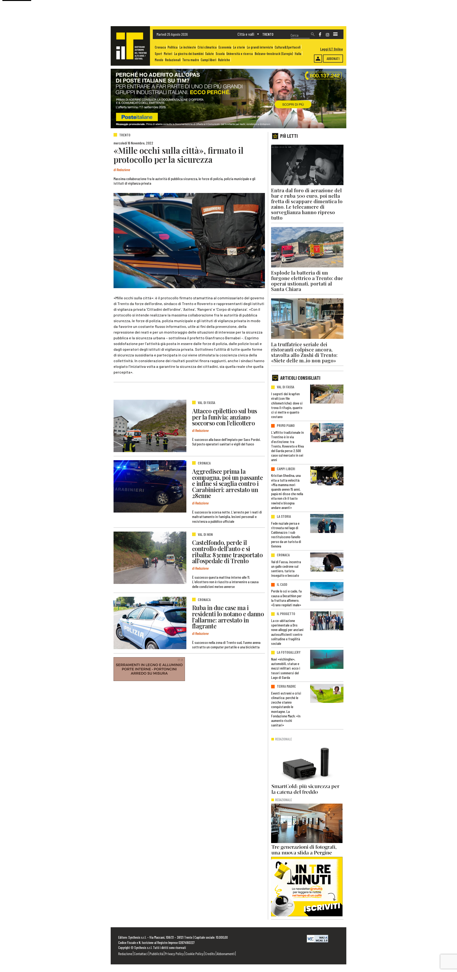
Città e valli (246, 34)
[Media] (335, 34)
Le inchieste (187, 47)
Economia (225, 47)
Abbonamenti (226, 953)
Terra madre (190, 60)
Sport (158, 54)
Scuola (220, 54)
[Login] (318, 58)
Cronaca (160, 47)
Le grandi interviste (260, 47)
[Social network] (320, 34)
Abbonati (333, 58)
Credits (210, 953)
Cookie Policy (195, 953)
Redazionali (172, 60)
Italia (298, 54)
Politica (173, 47)
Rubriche (224, 60)
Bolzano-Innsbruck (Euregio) (274, 54)
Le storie (239, 47)
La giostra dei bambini (189, 54)
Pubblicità (156, 953)
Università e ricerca (239, 54)
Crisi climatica (207, 47)
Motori (168, 54)
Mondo (159, 60)
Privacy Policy (174, 953)
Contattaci (141, 953)
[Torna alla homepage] (130, 46)
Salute (209, 54)
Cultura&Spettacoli (287, 47)
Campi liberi (208, 60)
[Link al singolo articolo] (150, 426)
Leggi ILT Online (331, 49)
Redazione (125, 953)
